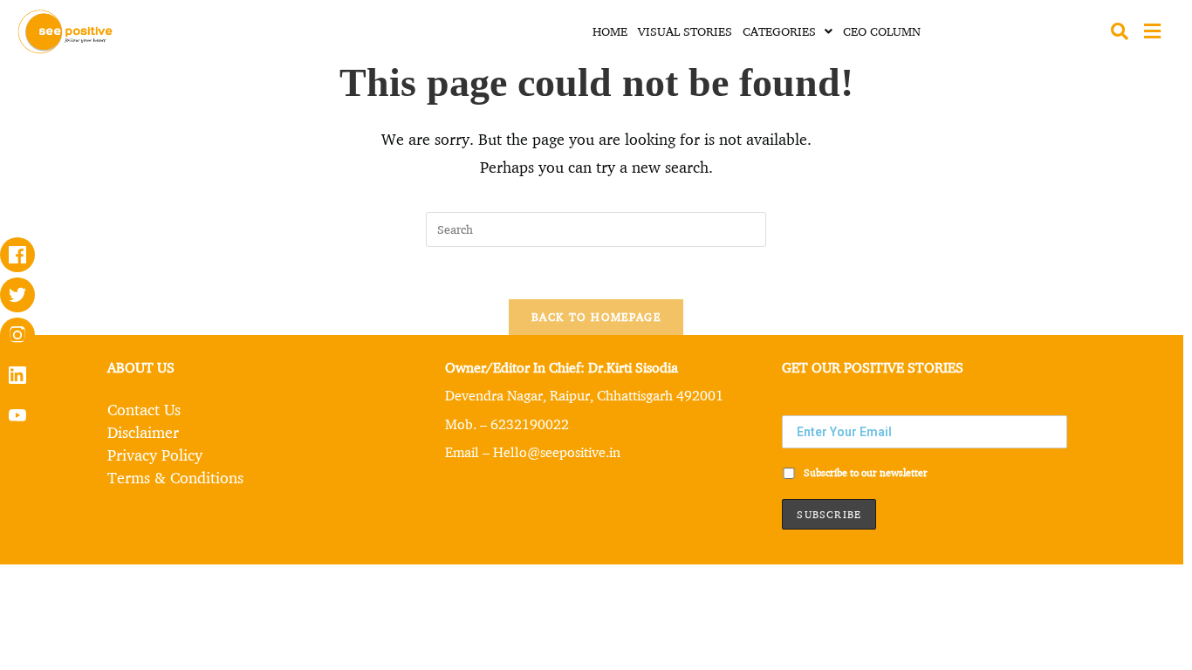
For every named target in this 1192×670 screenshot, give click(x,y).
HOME (610, 31)
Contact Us (144, 409)
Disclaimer (143, 431)
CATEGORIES (779, 31)
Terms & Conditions (175, 477)
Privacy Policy (154, 454)
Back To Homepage (596, 317)
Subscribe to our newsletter (864, 472)
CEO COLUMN (882, 31)
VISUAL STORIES (685, 31)
